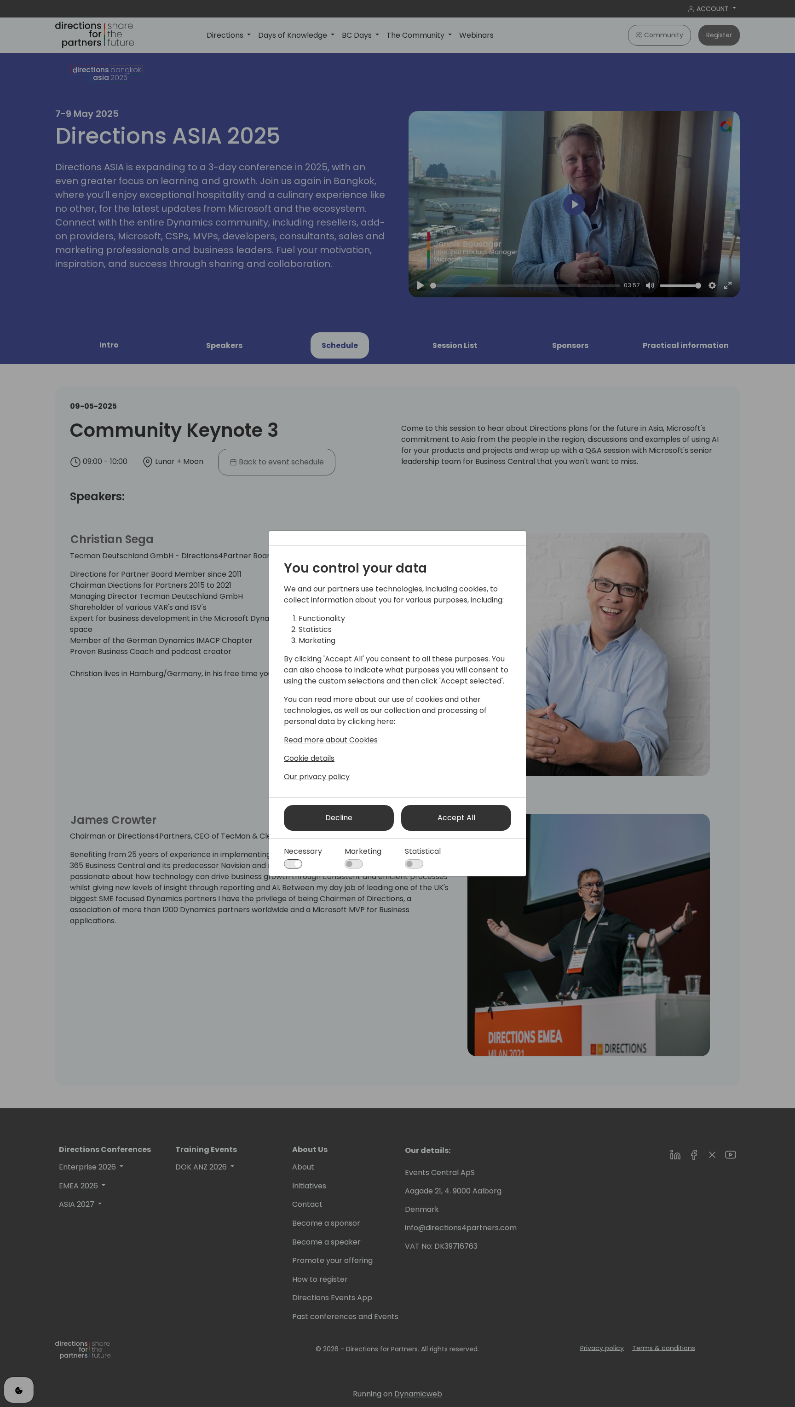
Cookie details (309, 758)
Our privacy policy (317, 776)
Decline (338, 817)
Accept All (456, 817)
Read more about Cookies (331, 740)
